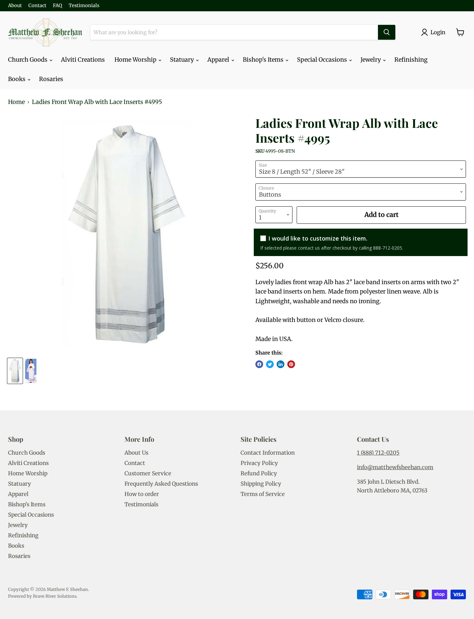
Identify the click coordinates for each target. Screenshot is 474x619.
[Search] (386, 32)
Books (17, 79)
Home (16, 102)
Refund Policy (259, 473)
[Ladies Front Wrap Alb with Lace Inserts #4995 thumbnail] (15, 371)
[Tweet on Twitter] (270, 364)
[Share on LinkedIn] (280, 364)
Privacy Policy (259, 463)
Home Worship (136, 59)
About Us (136, 452)
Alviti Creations (83, 59)
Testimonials (84, 5)
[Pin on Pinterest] (291, 364)
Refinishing (411, 59)
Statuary (182, 59)
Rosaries (51, 79)
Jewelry (371, 59)
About (15, 5)
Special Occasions (322, 59)
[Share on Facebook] (259, 364)
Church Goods (28, 59)
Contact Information (268, 452)
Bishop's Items (264, 59)
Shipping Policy (261, 483)
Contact (37, 5)
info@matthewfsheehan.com (395, 467)
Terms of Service (263, 494)
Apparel (219, 59)
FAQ (57, 5)
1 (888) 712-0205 (378, 452)
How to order (141, 494)
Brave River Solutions (54, 596)
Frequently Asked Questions (161, 483)
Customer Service (147, 473)
